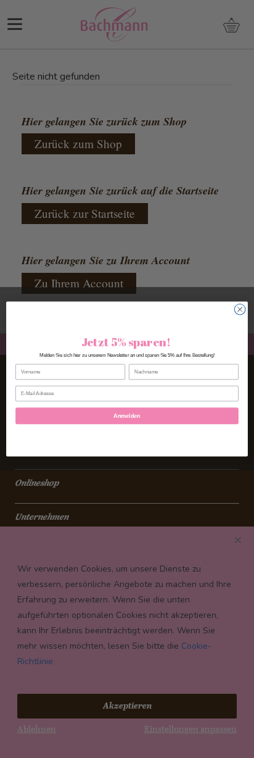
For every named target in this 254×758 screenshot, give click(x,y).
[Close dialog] (239, 309)
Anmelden (127, 416)
